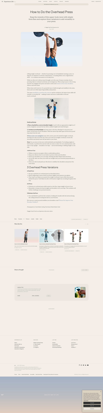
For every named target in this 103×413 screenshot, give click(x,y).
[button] (2, 1)
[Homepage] (10, 1)
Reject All (92, 405)
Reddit (37, 219)
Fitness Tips (85, 219)
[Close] (101, 391)
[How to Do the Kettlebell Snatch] (26, 238)
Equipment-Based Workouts (76, 219)
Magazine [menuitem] (67, 1)
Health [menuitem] (50, 1)
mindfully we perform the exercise (42, 92)
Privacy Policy (86, 400)
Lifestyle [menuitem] (56, 1)
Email (41, 219)
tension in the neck (61, 83)
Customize (92, 408)
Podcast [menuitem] (61, 1)
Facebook (20, 219)
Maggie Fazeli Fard (48, 27)
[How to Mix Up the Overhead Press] (76, 239)
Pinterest (27, 219)
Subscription (98, 1)
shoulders (70, 83)
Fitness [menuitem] (39, 1)
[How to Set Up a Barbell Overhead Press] (51, 239)
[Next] (88, 224)
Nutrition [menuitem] (45, 1)
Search (93, 1)
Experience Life (56, 27)
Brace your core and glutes (36, 135)
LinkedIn (32, 219)
